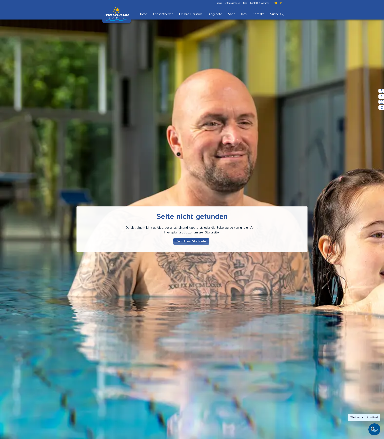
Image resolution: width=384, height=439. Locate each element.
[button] (176, 14)
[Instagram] (281, 3)
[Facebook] (275, 3)
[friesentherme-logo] (116, 14)
